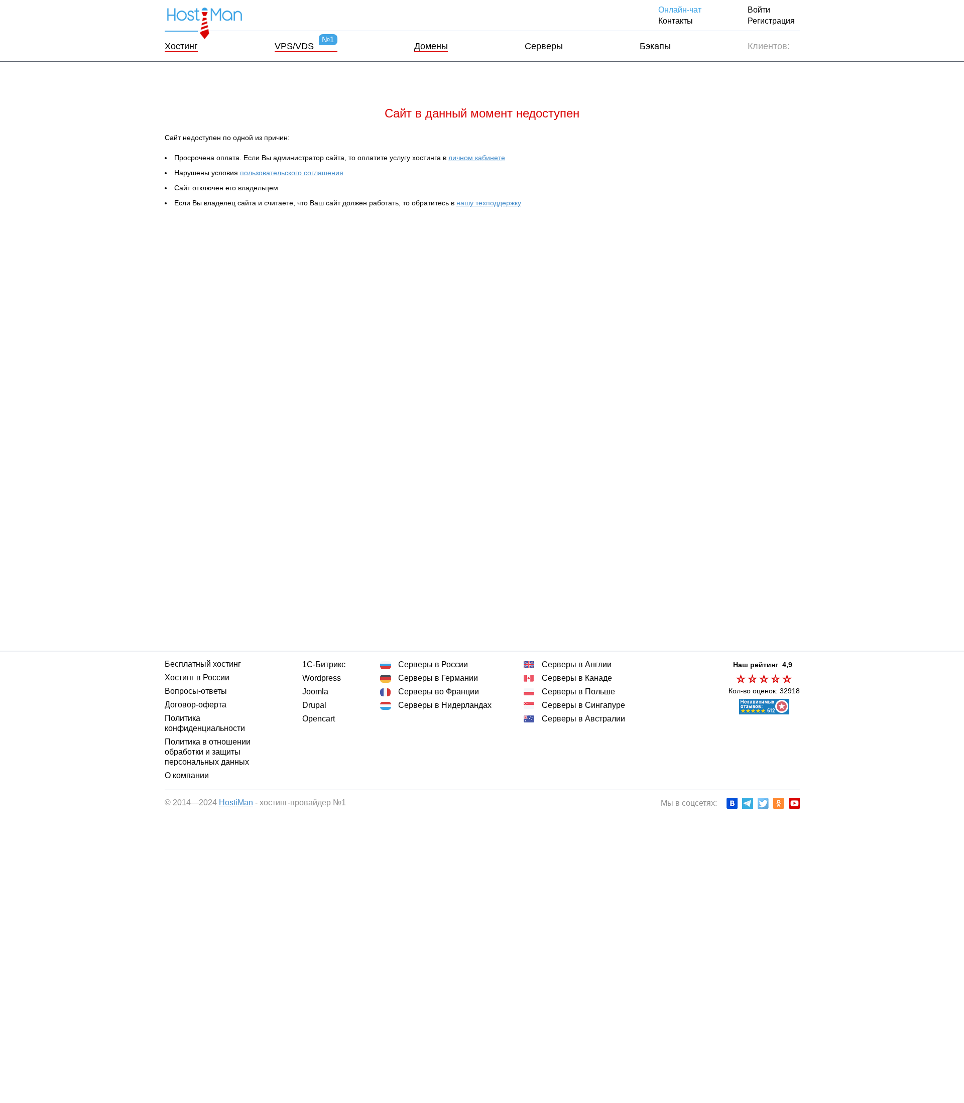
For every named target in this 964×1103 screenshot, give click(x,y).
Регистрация (771, 21)
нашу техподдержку (488, 203)
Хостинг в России (197, 677)
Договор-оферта (195, 704)
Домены (431, 46)
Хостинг (181, 46)
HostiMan (236, 802)
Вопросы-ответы (196, 691)
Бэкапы (655, 46)
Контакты (675, 21)
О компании (187, 775)
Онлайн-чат (679, 10)
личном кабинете (476, 158)
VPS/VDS (304, 46)
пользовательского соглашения (291, 173)
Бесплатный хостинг (203, 664)
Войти (759, 10)
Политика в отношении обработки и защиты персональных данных (208, 752)
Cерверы (544, 46)
